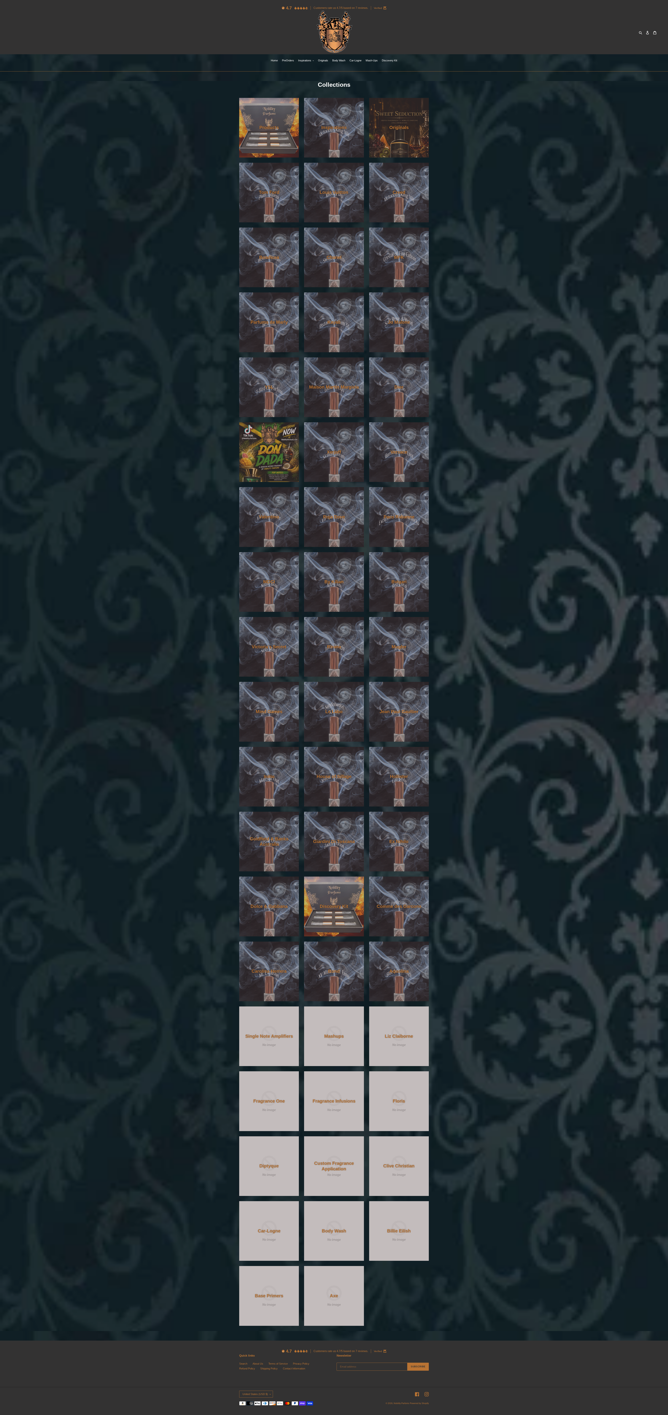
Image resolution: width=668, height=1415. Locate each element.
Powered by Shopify (419, 1403)
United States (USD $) (255, 1394)
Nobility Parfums (401, 1403)
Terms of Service (278, 1363)
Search (243, 1363)
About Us (258, 1363)
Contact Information (294, 1368)
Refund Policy (247, 1368)
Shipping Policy (269, 1368)
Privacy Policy (301, 1363)
